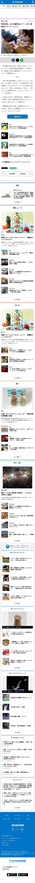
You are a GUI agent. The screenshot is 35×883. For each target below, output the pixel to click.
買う (20, 6)
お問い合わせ (5, 842)
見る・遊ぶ (14, 6)
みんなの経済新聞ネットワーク (17, 861)
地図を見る (17, 116)
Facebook (13, 829)
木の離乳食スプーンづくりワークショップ (15, 162)
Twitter (17, 829)
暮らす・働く (26, 6)
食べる (8, 6)
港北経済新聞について (7, 835)
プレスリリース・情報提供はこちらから (11, 838)
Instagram (22, 829)
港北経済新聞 (17, 2)
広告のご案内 (5, 845)
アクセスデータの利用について (9, 840)
